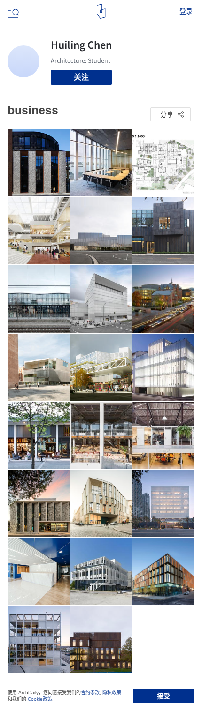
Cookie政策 (40, 699)
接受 (163, 696)
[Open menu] (12, 11)
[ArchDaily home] (101, 11)
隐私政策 (111, 692)
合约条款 (90, 692)
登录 (186, 11)
